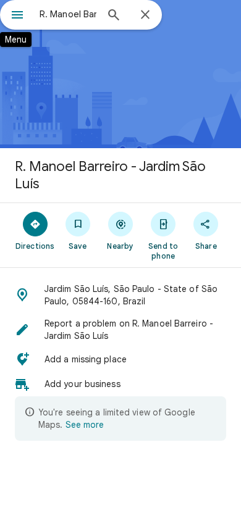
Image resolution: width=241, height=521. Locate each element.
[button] (120, 295)
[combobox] (68, 14)
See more (85, 424)
